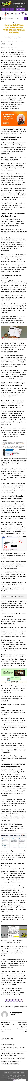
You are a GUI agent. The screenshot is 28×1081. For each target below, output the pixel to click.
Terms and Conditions (9, 1075)
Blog (14, 22)
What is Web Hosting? (7, 1044)
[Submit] (25, 18)
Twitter (9, 995)
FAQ (13, 1076)
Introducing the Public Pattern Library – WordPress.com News (22, 1027)
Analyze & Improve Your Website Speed (13, 1058)
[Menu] (2, 14)
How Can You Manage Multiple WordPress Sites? (14, 1049)
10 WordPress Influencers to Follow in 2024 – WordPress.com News (7, 1027)
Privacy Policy (21, 1075)
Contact (18, 1076)
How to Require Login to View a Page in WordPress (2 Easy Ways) (12, 1054)
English (17, 1079)
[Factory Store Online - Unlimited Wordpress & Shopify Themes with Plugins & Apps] (10, 14)
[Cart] (26, 14)
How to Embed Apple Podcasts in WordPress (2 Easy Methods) (11, 1062)
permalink (24, 1006)
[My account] (22, 13)
